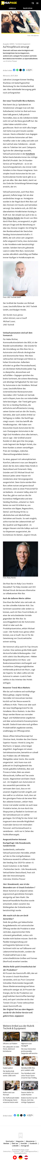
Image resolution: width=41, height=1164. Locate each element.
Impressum (16, 1151)
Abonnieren (30, 1141)
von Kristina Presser (10, 61)
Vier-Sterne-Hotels (11, 218)
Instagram (25, 1146)
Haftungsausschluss (31, 1151)
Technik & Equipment (22, 44)
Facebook (33, 1143)
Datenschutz (7, 1151)
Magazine (19, 1141)
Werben (6, 1143)
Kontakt (24, 1143)
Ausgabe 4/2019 (8, 44)
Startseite (10, 1141)
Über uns (15, 1143)
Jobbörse (12, 8)
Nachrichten (27, 8)
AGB (22, 1151)
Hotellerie (30, 154)
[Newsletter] (33, 3)
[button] (37, 3)
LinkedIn (15, 1146)
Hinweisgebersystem (20, 1153)
